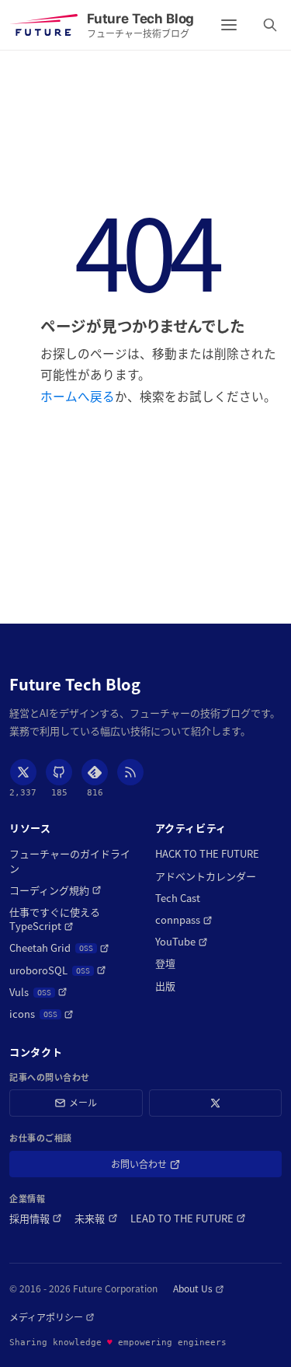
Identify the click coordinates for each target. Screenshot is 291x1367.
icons (41, 1014)
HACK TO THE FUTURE (207, 854)
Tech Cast (177, 898)
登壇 (165, 963)
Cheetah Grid (59, 948)
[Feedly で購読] (94, 772)
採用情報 (35, 1218)
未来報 (95, 1218)
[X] (23, 772)
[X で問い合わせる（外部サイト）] (215, 1103)
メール (83, 1102)
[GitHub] (59, 772)
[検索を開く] (270, 25)
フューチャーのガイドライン (69, 861)
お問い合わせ (161, 1166)
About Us (198, 1288)
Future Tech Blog (74, 684)
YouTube (181, 942)
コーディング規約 (55, 890)
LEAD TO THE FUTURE (188, 1218)
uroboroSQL (57, 970)
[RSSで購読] (130, 772)
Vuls (38, 992)
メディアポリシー (52, 1317)
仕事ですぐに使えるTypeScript (70, 919)
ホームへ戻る (77, 395)
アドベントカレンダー (205, 876)
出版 (165, 986)
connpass (184, 920)
